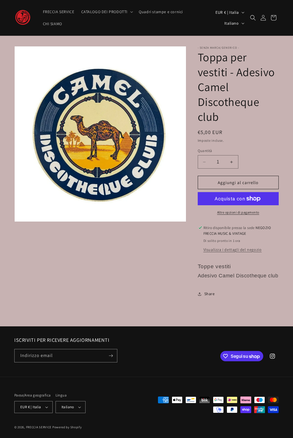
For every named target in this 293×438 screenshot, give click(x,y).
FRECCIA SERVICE (39, 427)
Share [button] (209, 293)
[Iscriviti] (110, 355)
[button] (107, 12)
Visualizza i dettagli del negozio (232, 249)
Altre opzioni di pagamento (238, 212)
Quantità (205, 150)
